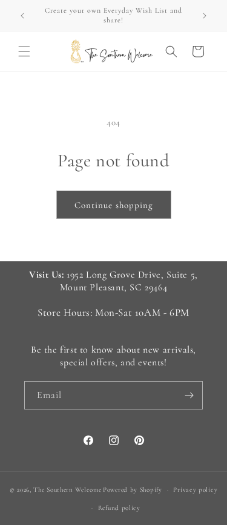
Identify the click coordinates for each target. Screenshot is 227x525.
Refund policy (119, 508)
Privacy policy (195, 490)
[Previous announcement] (22, 15)
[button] (24, 51)
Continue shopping (113, 205)
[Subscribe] (189, 395)
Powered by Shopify (132, 490)
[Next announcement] (204, 15)
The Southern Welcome (67, 490)
